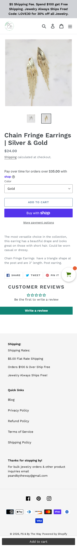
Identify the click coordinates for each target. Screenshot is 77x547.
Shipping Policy (19, 442)
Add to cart (38, 541)
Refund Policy (18, 421)
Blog (11, 400)
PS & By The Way (31, 533)
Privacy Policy (18, 410)
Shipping (10, 157)
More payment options (38, 222)
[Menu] (70, 26)
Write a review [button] (36, 310)
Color (7, 181)
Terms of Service (20, 432)
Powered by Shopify (54, 533)
